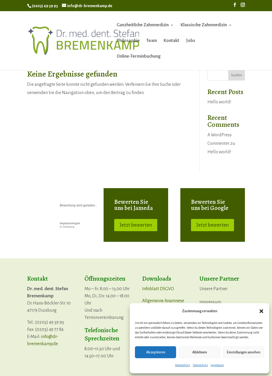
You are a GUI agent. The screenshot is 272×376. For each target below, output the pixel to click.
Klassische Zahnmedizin (204, 25)
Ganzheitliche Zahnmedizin (143, 25)
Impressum (217, 365)
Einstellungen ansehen (243, 352)
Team (151, 41)
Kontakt (171, 41)
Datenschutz (182, 365)
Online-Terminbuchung (138, 56)
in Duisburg (70, 225)
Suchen (236, 75)
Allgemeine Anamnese (163, 300)
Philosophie (128, 41)
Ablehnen (199, 352)
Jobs (190, 41)
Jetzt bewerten (136, 225)
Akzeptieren (155, 352)
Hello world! (219, 102)
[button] (261, 311)
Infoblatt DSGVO (158, 288)
